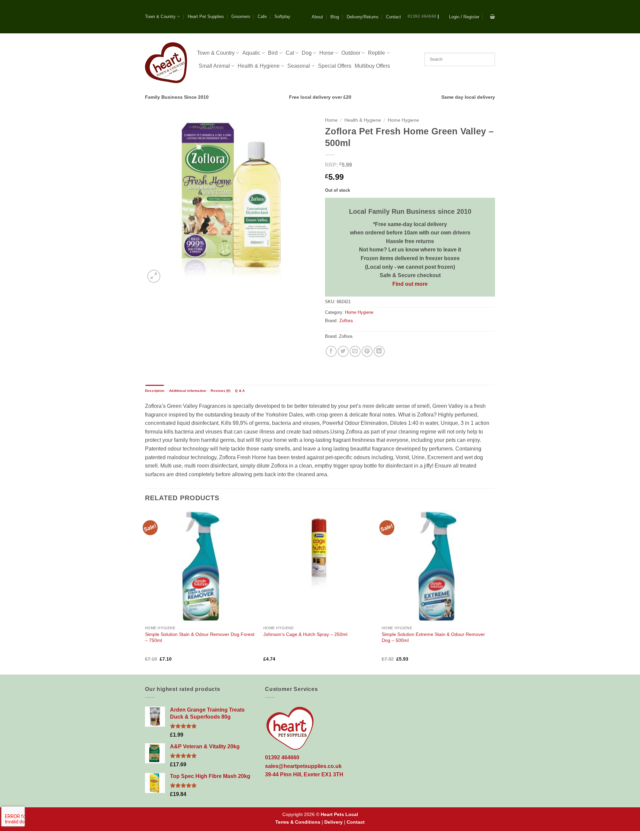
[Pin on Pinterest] (367, 351)
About (317, 16)
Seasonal (298, 66)
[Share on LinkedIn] (379, 351)
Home (331, 120)
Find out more (410, 284)
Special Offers (334, 66)
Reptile (376, 53)
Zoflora (346, 320)
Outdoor (350, 53)
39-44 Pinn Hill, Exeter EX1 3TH (304, 774)
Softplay (282, 16)
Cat (290, 53)
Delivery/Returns (363, 16)
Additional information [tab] (187, 390)
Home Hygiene (403, 120)
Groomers (240, 16)
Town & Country (160, 16)
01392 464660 (422, 16)
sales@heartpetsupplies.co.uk (303, 766)
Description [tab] (154, 390)
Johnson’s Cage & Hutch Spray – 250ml (305, 634)
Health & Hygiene (259, 66)
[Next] (493, 592)
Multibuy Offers (372, 66)
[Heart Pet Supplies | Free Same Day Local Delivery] (166, 62)
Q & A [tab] (240, 390)
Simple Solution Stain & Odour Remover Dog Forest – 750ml (199, 637)
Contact (393, 16)
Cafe (262, 16)
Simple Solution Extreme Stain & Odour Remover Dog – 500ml (433, 637)
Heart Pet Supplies (206, 16)
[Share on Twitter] (343, 351)
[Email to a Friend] (355, 351)
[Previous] (145, 592)
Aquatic (251, 53)
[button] (464, 17)
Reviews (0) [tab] (220, 390)
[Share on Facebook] (331, 351)
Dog (307, 53)
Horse (326, 53)
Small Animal (214, 66)
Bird (273, 53)
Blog (334, 16)
